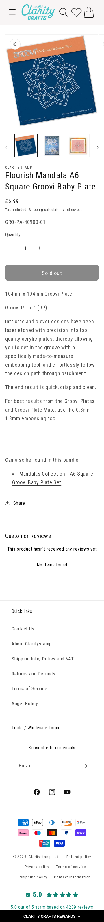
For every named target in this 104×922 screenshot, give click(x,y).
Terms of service (71, 867)
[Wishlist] (76, 12)
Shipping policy (34, 877)
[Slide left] (6, 147)
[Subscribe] (84, 766)
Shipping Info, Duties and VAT (43, 659)
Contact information (72, 877)
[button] (52, 916)
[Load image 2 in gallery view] (52, 145)
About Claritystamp (32, 644)
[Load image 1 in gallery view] (25, 145)
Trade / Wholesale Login (35, 728)
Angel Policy (25, 703)
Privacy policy (37, 867)
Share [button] (19, 503)
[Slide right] (97, 147)
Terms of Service (29, 688)
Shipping (36, 210)
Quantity (13, 234)
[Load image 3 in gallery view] (78, 145)
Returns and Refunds (33, 674)
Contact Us (23, 629)
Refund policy (78, 857)
